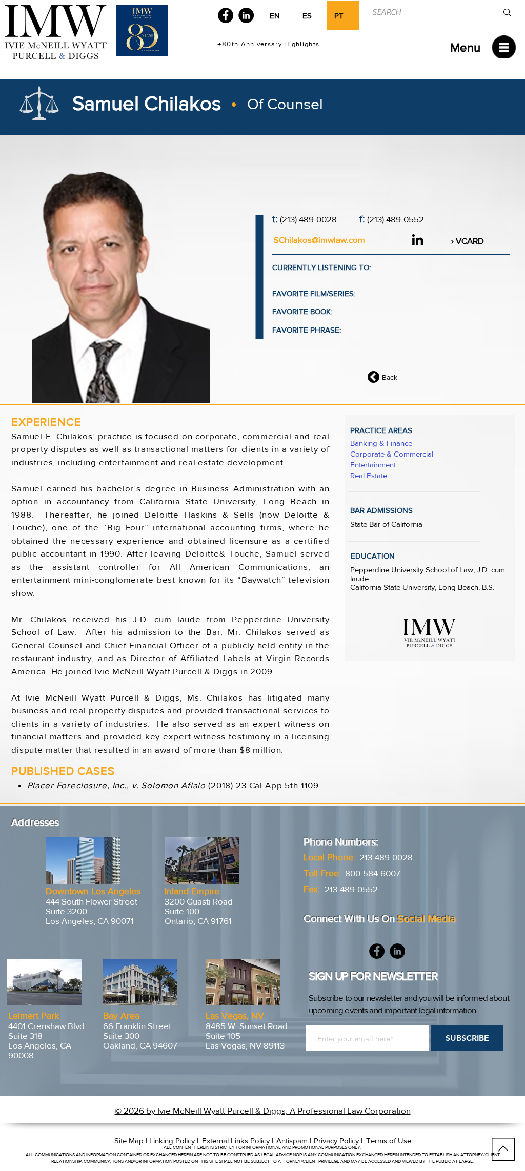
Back (389, 377)
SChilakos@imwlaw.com (319, 239)
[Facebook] (225, 15)
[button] (465, 47)
